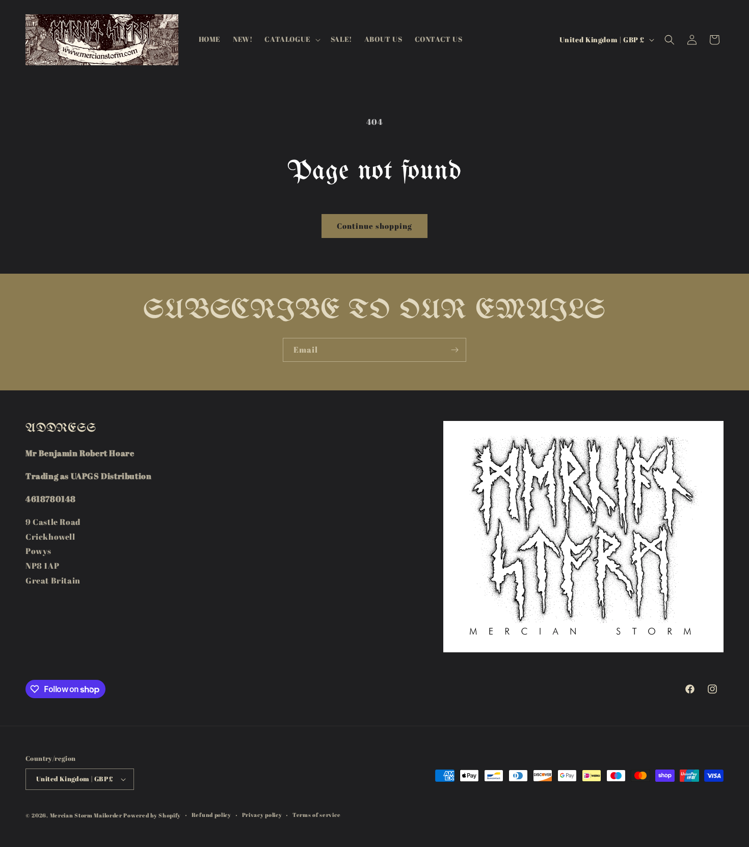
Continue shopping (374, 226)
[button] (291, 39)
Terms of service (316, 814)
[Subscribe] (454, 350)
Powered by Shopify (152, 815)
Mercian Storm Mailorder (86, 815)
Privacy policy (262, 814)
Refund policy (211, 814)
